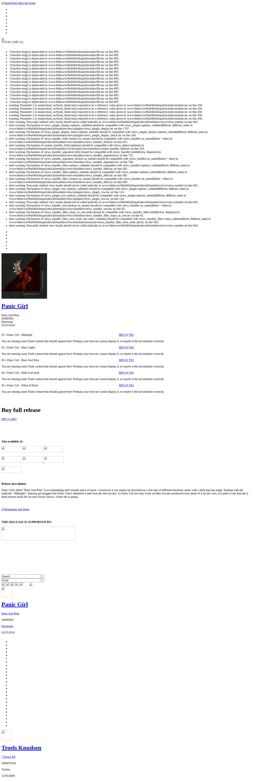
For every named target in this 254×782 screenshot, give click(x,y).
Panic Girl (14, 306)
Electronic (7, 626)
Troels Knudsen (21, 747)
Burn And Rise (10, 613)
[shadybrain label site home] (18, 3)
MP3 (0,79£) (126, 334)
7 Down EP (8, 756)
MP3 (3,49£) (9, 419)
